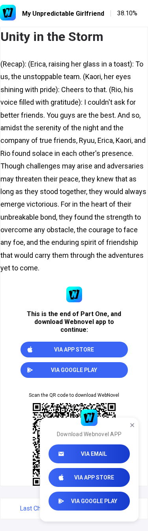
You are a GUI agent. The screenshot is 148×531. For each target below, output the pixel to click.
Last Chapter (37, 508)
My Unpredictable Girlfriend (63, 13)
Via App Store (94, 477)
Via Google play (94, 501)
